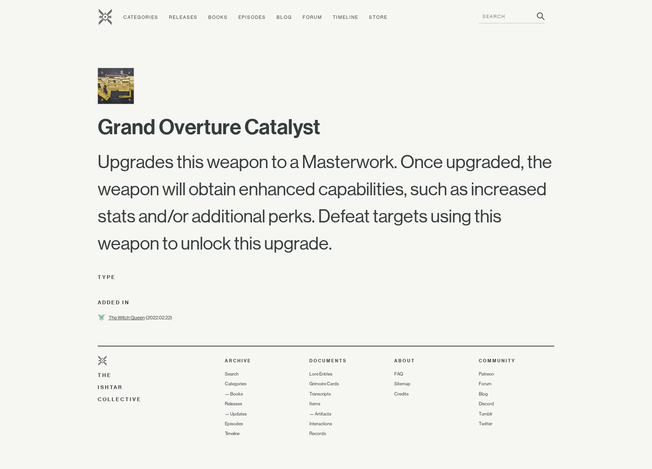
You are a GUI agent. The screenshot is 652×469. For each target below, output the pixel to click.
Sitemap (402, 383)
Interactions (320, 423)
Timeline (345, 17)
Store (378, 17)
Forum (312, 17)
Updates (238, 414)
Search (231, 374)
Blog (284, 17)
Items (314, 403)
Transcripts (320, 394)
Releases (183, 17)
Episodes (252, 17)
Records (317, 433)
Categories (140, 17)
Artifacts (323, 414)
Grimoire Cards (324, 383)
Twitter (485, 423)
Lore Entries (320, 374)
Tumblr (485, 414)
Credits (401, 394)
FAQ (398, 374)
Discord (486, 403)
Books (218, 17)
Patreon (486, 374)
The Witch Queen (127, 317)
